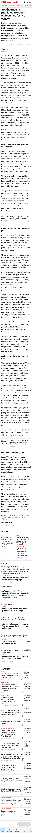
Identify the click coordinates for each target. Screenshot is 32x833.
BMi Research (20, 544)
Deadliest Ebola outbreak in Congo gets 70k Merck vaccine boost (11, 791)
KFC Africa (4, 661)
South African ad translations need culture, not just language (15, 579)
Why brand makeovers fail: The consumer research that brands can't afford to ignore (22, 551)
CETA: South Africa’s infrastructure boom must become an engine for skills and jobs (9, 733)
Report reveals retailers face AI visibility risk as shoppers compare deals (11, 675)
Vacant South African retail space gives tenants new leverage (15, 610)
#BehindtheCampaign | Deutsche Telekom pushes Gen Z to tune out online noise (15, 626)
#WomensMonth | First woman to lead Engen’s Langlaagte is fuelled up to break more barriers (12, 756)
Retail (6, 5)
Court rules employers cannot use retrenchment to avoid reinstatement (11, 745)
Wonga (10, 517)
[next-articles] (30, 538)
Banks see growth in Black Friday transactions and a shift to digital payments (18, 442)
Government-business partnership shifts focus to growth (10, 813)
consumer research (15, 515)
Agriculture (24, 5)
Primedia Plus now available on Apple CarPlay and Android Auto (8, 700)
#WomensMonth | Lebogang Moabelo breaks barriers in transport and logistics (11, 802)
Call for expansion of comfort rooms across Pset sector (16, 642)
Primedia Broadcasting (6, 705)
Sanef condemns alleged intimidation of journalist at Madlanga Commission (9, 687)
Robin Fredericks (5, 806)
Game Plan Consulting (6, 773)
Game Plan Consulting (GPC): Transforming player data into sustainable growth (8, 768)
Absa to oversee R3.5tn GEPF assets (11, 722)
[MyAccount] (30, 2)
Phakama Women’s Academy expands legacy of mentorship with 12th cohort (11, 780)
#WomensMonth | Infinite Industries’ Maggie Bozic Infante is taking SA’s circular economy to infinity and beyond (15, 594)
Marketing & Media (15, 5)
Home (2, 5)
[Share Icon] (28, 222)
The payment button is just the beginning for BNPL (7, 544)
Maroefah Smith (5, 760)
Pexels (6, 51)
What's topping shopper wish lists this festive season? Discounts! (19, 218)
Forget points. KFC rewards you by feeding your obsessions (15, 657)
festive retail (17, 517)
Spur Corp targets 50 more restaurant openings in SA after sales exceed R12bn (11, 712)
